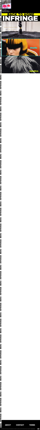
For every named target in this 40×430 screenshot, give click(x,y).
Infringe (20, 18)
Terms (32, 425)
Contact (20, 425)
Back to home (20, 14)
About (8, 425)
